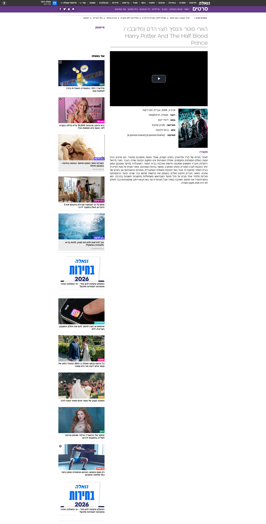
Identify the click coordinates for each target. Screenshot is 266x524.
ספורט (182, 3)
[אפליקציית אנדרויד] (73, 9)
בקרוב (164, 9)
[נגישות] (4, 3)
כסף (143, 3)
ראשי (186, 9)
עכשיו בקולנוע (175, 9)
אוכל (135, 3)
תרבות (161, 3)
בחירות (172, 3)
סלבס (152, 3)
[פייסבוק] (60, 9)
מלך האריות (98, 16)
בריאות (125, 3)
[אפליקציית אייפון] (69, 9)
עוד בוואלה (98, 54)
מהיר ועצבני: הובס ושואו (179, 16)
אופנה (92, 3)
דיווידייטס (163, 117)
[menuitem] (191, 3)
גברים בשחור (111, 16)
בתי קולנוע (133, 9)
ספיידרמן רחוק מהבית (130, 16)
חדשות (192, 3)
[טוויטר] (64, 9)
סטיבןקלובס (158, 122)
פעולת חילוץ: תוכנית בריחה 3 (154, 16)
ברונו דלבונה (162, 127)
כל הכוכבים (145, 9)
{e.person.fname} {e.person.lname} (146, 132)
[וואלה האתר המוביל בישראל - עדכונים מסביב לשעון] (204, 3)
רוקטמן (86, 16)
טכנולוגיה (103, 3)
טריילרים (156, 9)
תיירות (115, 3)
